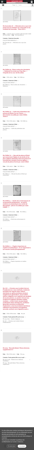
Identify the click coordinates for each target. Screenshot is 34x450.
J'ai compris (22, 446)
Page (13, 5)
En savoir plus (11, 446)
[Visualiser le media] (17, 15)
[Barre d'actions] (32, 5)
